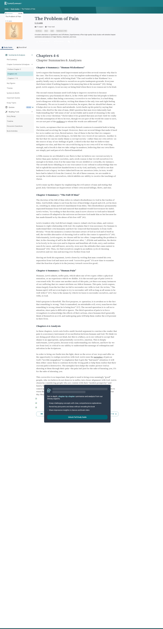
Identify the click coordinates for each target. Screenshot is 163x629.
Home (6, 9)
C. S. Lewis (39, 23)
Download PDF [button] (44, 41)
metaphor (98, 357)
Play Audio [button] (60, 41)
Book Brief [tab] (23, 47)
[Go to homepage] (13, 3)
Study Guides (15, 9)
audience (60, 121)
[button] (69, 41)
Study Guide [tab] (8, 47)
